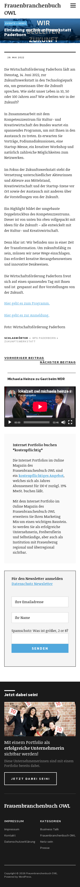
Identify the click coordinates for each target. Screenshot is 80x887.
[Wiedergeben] (10, 422)
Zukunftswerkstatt (20, 341)
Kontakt (10, 835)
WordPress (25, 877)
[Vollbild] (70, 422)
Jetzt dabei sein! (30, 778)
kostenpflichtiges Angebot (41, 475)
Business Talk (49, 829)
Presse (44, 848)
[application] (40, 406)
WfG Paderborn (44, 338)
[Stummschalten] (63, 422)
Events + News (15, 23)
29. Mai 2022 (15, 57)
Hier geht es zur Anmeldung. (26, 315)
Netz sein (46, 841)
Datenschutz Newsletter (32, 583)
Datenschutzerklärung (19, 841)
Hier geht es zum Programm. (27, 303)
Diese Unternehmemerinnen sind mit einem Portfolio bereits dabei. (39, 763)
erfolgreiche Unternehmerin (34, 748)
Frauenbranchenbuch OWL (32, 9)
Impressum (11, 829)
